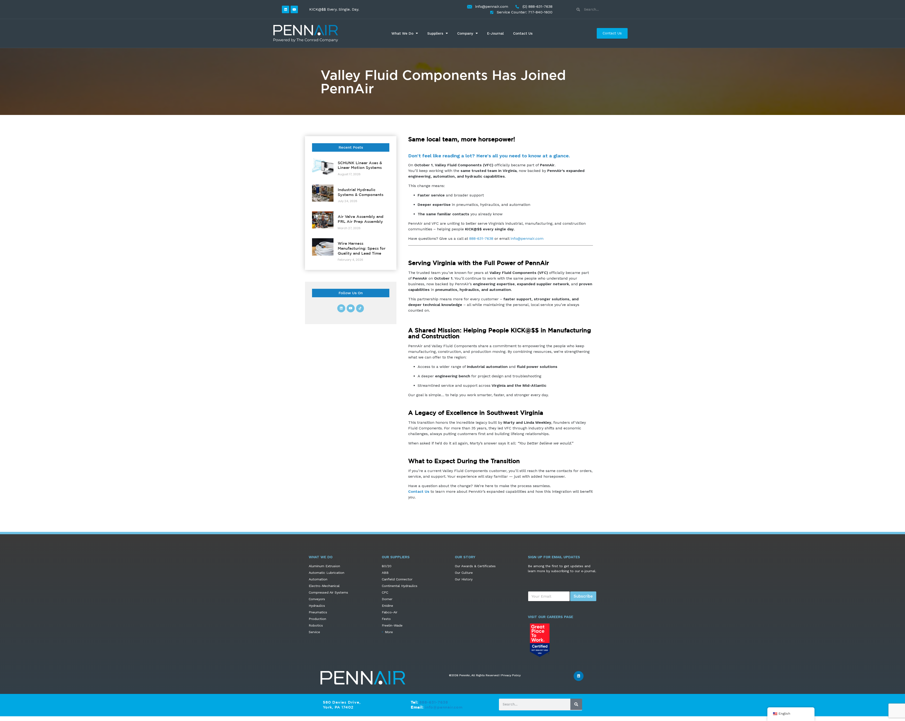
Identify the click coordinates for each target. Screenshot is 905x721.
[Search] (576, 704)
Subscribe (583, 596)
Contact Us (523, 33)
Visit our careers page (550, 617)
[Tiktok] (360, 308)
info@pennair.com (526, 238)
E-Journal (495, 33)
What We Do (402, 33)
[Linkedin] (285, 9)
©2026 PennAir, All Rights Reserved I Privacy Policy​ (485, 675)
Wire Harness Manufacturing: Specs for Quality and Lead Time (362, 248)
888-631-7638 (481, 238)
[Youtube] (294, 9)
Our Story (465, 557)
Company (465, 33)
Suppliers (435, 33)
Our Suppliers (396, 557)
